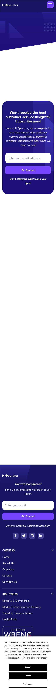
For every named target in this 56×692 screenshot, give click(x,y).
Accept (28, 667)
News (15, 21)
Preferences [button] (41, 658)
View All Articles (17, 213)
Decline (28, 676)
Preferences (28, 684)
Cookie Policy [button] (23, 655)
